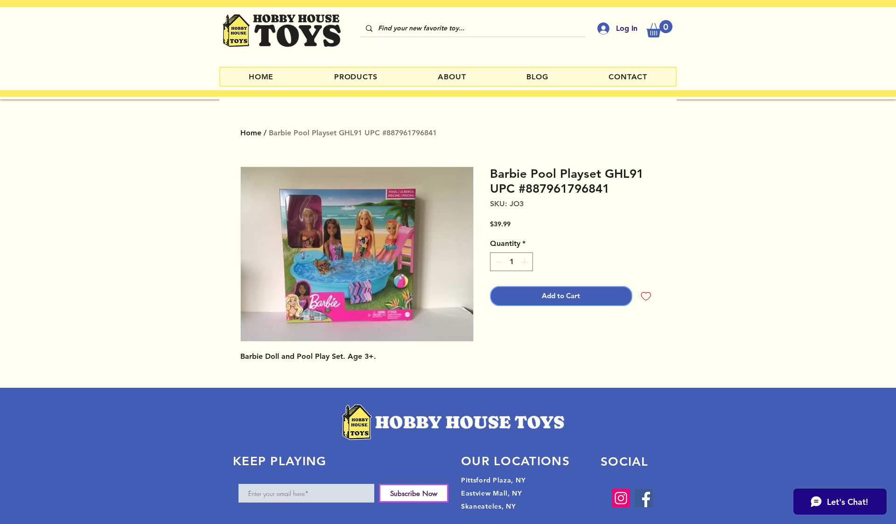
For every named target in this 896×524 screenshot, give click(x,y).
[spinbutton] (511, 262)
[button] (659, 28)
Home (250, 132)
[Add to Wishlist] (646, 296)
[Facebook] (644, 498)
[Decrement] (497, 262)
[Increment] (525, 262)
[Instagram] (621, 498)
